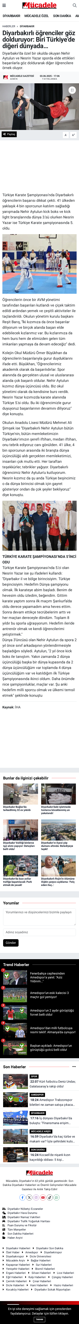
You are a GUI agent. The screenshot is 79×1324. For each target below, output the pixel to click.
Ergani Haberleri (16, 1273)
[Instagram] (36, 1197)
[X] (29, 1197)
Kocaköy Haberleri (17, 1289)
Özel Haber (12, 1252)
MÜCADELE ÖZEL (36, 16)
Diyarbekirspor (53, 1252)
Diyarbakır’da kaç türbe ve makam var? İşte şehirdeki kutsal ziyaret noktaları (52, 1139)
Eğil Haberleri (14, 1277)
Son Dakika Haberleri (20, 1233)
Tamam (39, 1319)
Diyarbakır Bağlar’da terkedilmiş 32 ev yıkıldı (17, 808)
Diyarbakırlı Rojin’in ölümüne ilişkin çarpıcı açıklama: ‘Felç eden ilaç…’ (58, 881)
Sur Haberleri (44, 1264)
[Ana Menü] (4, 5)
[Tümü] (74, 1067)
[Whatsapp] (56, 1197)
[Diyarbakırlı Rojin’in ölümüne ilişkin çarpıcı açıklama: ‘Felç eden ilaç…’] (58, 865)
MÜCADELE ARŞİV (41, 1131)
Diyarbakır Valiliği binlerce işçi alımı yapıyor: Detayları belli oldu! (19, 846)
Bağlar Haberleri (41, 1260)
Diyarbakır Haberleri (18, 1248)
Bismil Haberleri (45, 1269)
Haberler (8, 26)
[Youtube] (43, 1197)
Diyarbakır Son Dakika (49, 1248)
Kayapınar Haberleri (18, 1264)
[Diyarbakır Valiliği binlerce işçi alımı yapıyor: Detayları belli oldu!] (20, 829)
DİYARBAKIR (11, 16)
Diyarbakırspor (15, 1256)
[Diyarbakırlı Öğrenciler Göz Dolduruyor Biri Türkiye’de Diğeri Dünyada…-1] (39, 263)
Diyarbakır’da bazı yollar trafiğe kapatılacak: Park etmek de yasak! (17, 881)
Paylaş (11, 134)
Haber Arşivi (15, 1237)
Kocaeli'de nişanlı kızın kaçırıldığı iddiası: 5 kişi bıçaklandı (50, 1157)
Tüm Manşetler (17, 1229)
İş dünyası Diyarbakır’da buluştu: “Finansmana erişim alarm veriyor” (51, 1120)
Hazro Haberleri (63, 1285)
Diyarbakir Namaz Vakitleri (24, 1217)
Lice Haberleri (65, 1273)
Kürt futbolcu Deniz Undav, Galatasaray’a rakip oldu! (53, 1084)
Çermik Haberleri (16, 1281)
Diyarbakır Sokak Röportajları (52, 1289)
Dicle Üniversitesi (40, 1256)
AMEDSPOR (37, 1094)
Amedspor (31, 1252)
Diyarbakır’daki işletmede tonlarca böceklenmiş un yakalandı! (56, 810)
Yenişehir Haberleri (17, 1269)
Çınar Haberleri (42, 1281)
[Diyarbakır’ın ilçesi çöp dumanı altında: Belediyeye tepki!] (58, 829)
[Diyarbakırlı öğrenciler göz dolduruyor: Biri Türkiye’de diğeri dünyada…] (39, 106)
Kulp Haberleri (37, 1277)
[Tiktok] (50, 1197)
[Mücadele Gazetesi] (39, 5)
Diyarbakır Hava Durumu (22, 1213)
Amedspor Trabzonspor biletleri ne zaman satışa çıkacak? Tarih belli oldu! (53, 1102)
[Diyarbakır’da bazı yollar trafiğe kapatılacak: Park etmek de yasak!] (20, 865)
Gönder (11, 943)
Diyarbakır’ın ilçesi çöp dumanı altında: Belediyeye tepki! (57, 846)
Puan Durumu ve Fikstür (22, 1225)
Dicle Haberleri (15, 1285)
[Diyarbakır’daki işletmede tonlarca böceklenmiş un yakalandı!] (58, 794)
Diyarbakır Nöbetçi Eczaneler (25, 1209)
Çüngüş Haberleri (62, 1277)
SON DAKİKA (62, 16)
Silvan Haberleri (41, 1273)
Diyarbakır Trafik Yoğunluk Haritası (29, 1221)
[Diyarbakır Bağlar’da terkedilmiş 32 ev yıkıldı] (20, 794)
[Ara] (75, 5)
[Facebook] (22, 1197)
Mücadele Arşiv (15, 1260)
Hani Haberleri (39, 1285)
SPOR (34, 1076)
